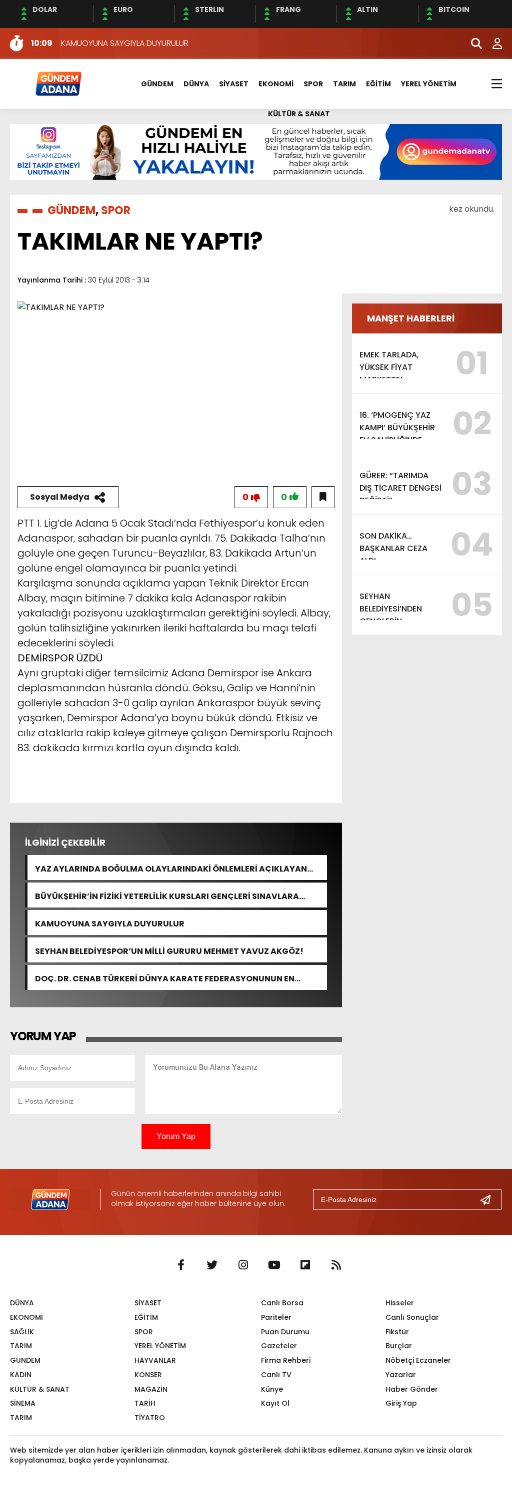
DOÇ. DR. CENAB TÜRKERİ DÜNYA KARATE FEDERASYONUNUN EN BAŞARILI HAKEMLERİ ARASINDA (164, 977)
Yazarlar (401, 1375)
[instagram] (243, 1265)
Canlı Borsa (282, 1303)
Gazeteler (279, 1346)
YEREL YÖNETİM (428, 84)
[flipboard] (305, 1265)
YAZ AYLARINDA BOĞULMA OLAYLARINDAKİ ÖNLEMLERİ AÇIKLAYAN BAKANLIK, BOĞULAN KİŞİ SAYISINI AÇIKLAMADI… (171, 868)
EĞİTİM (378, 84)
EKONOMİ (276, 84)
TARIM (344, 84)
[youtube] (274, 1265)
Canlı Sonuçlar (412, 1317)
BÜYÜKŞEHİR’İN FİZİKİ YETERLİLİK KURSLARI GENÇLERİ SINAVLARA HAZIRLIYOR (167, 895)
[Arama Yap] (472, 43)
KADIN (21, 1375)
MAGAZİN (151, 1389)
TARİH (145, 1403)
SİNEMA (23, 1403)
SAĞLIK (22, 1332)
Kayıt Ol (275, 1403)
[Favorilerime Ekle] (323, 497)
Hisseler (400, 1303)
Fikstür (397, 1332)
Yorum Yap (176, 1136)
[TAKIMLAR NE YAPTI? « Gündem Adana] (58, 83)
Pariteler (276, 1317)
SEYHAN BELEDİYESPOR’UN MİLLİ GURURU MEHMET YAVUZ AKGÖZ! (169, 950)
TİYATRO (149, 1418)
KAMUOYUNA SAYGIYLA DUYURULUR (109, 922)
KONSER (148, 1375)
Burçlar (399, 1346)
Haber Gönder (412, 1389)
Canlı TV (276, 1375)
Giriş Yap (401, 1403)
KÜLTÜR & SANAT (299, 114)
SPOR (313, 84)
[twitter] (212, 1265)
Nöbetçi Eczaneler (418, 1360)
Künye (272, 1389)
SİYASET (233, 84)
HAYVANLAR (155, 1360)
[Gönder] (490, 1199)
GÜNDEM (157, 84)
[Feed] (336, 1265)
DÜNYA (196, 84)
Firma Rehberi (285, 1360)
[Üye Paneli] (492, 43)
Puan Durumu (285, 1332)
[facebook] (181, 1265)
